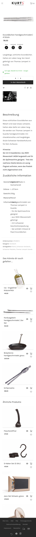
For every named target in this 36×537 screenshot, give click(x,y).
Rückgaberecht (12, 534)
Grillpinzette (9, 388)
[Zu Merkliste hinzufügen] (4, 88)
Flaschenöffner (10, 431)
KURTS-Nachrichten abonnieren (13, 36)
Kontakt (25, 524)
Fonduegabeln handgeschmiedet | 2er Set (13, 320)
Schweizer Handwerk (23, 246)
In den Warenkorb (18, 82)
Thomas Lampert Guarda (24, 249)
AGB (12, 521)
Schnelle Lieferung (24, 528)
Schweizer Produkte (9, 249)
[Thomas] (10, 100)
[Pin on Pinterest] (31, 88)
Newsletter (16, 528)
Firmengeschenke (26, 521)
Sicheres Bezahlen (29, 528)
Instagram (21, 533)
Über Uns (5, 521)
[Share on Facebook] (24, 88)
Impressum (7, 528)
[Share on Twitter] (28, 88)
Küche (14, 246)
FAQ (17, 521)
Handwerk (13, 244)
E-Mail (3, 24)
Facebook (17, 534)
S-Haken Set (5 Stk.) (12, 463)
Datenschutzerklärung (13, 524)
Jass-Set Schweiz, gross (14, 496)
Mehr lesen (27, 289)
